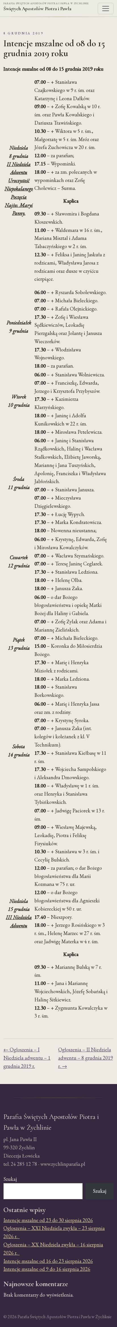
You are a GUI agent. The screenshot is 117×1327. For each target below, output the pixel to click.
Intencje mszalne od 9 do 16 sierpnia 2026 (46, 1269)
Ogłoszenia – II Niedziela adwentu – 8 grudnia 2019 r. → (85, 1057)
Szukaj (10, 1179)
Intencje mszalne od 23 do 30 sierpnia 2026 (48, 1220)
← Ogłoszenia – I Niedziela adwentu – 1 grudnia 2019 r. (27, 1057)
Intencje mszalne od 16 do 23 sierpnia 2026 (48, 1261)
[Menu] (106, 8)
